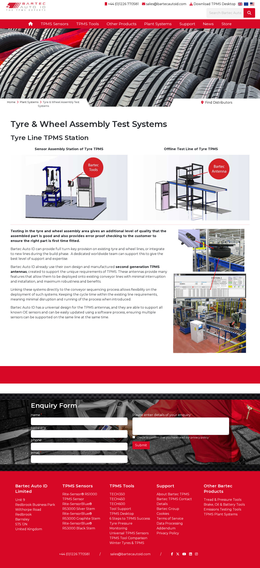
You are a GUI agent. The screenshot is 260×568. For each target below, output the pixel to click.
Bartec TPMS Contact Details (174, 501)
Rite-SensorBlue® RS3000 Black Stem (78, 525)
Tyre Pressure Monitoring (120, 525)
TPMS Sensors (54, 23)
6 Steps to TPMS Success (129, 518)
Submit (141, 445)
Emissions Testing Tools (222, 509)
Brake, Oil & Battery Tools (224, 504)
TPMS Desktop (121, 514)
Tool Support (120, 509)
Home (11, 102)
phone (36, 440)
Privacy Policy (168, 533)
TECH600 (117, 504)
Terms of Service (170, 518)
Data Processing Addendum (170, 525)
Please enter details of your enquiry (161, 415)
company (38, 427)
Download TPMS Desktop (214, 4)
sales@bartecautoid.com (165, 4)
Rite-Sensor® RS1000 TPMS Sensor (79, 496)
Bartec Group (168, 509)
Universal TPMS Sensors (128, 533)
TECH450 (117, 499)
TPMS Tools (87, 23)
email (35, 453)
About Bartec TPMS (173, 494)
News (208, 23)
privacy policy (200, 437)
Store (226, 23)
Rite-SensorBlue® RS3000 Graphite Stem (81, 516)
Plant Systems (158, 23)
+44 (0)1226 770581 (123, 4)
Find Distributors (218, 102)
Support (187, 23)
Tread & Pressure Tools (222, 500)
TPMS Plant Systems (220, 514)
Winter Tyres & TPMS (126, 543)
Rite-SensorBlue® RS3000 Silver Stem (78, 506)
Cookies (163, 514)
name (35, 415)
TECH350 (117, 494)
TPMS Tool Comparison (128, 538)
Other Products (121, 23)
